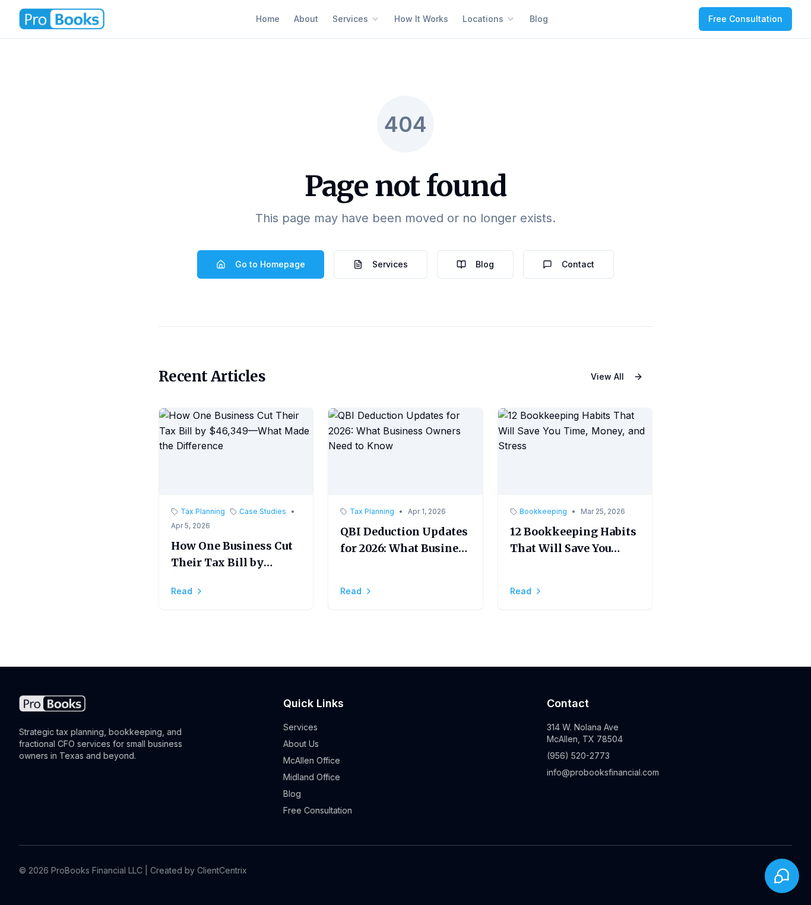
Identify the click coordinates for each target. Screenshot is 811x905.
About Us (301, 744)
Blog (539, 19)
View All (607, 376)
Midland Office (311, 777)
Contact (578, 264)
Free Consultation (745, 19)
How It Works (421, 19)
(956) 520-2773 (578, 756)
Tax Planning (202, 511)
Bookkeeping (543, 511)
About (306, 19)
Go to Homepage (270, 264)
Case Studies (262, 511)
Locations (482, 19)
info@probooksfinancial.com (603, 772)
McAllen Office (311, 760)
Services (350, 19)
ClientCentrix (222, 870)
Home (268, 19)
